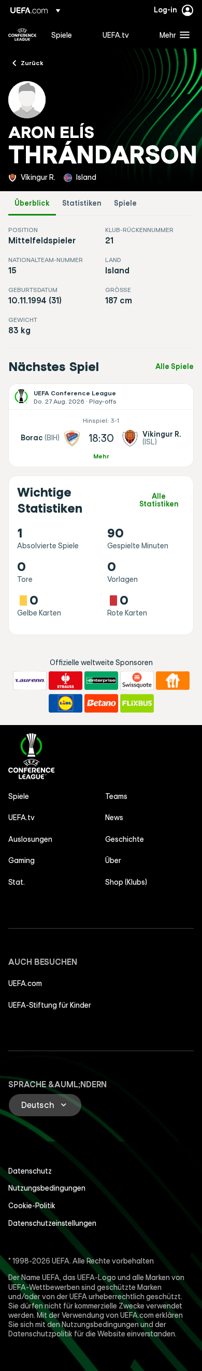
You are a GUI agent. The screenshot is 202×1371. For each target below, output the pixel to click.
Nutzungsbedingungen (46, 1188)
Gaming (21, 860)
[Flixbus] (137, 703)
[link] (62, 34)
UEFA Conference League (22, 34)
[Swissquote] (137, 680)
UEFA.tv (21, 817)
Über (113, 860)
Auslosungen (30, 839)
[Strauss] (65, 680)
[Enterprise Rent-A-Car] (101, 680)
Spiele (125, 203)
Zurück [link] (32, 62)
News (114, 817)
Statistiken (82, 203)
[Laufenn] (30, 680)
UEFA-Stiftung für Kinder (49, 1005)
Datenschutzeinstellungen (52, 1223)
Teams (116, 796)
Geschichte (124, 839)
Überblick (32, 203)
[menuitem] (68, 34)
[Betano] (101, 703)
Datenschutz (30, 1171)
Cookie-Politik (31, 1205)
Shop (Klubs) (126, 882)
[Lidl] (65, 703)
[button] (172, 34)
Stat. (16, 882)
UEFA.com (25, 983)
